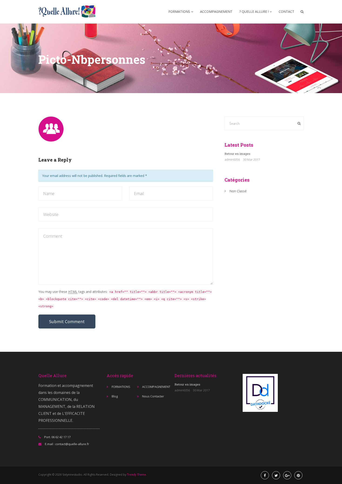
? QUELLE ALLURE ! (254, 11)
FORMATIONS (179, 11)
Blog (115, 396)
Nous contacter (153, 396)
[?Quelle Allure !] (68, 12)
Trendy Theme (136, 475)
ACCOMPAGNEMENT (216, 11)
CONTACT (286, 11)
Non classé (238, 191)
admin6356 (232, 159)
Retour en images (237, 154)
